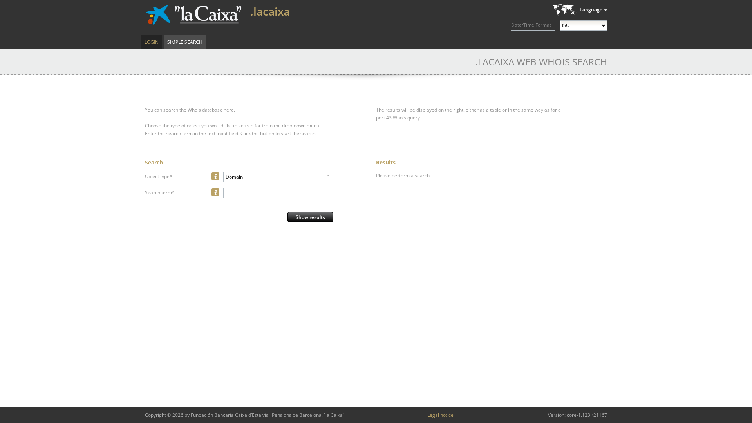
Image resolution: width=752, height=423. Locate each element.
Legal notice (440, 415)
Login (152, 42)
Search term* (160, 192)
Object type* (158, 176)
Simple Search (184, 42)
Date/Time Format (531, 25)
